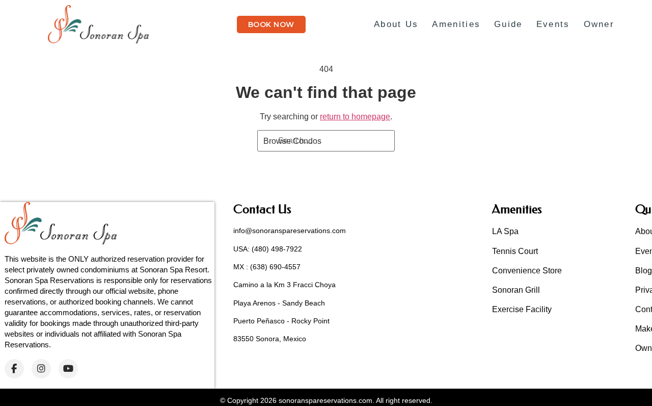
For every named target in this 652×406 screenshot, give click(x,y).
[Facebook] (14, 368)
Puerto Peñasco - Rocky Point (281, 321)
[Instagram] (41, 368)
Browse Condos (292, 141)
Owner (599, 24)
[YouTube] (68, 368)
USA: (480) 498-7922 (267, 249)
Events (553, 24)
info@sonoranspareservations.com (289, 230)
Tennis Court (515, 251)
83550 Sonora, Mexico (269, 339)
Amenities (456, 24)
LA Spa (505, 231)
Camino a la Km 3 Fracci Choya (284, 285)
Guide (508, 24)
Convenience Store (527, 270)
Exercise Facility (522, 309)
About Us (396, 24)
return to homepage (355, 116)
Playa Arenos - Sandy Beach (279, 303)
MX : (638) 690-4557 (267, 267)
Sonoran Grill (516, 290)
